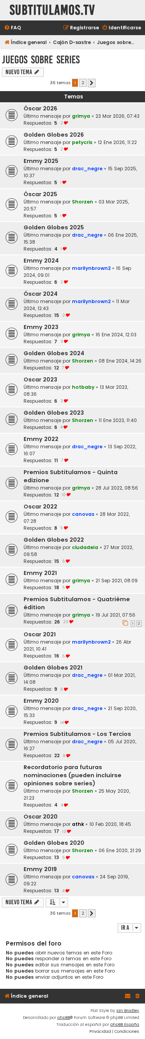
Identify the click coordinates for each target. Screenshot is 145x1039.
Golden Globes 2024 (54, 353)
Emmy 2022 (41, 439)
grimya (81, 116)
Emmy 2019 (40, 869)
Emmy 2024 (41, 260)
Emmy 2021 (40, 573)
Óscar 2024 (41, 294)
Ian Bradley (127, 1011)
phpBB (63, 1017)
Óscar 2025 (40, 194)
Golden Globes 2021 (53, 667)
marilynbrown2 (91, 268)
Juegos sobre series (41, 60)
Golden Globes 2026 (54, 135)
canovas (83, 514)
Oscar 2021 (40, 634)
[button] (92, 83)
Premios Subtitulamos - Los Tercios (77, 734)
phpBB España (124, 1024)
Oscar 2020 (41, 816)
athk (78, 824)
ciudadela (85, 547)
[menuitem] (12, 28)
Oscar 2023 (40, 379)
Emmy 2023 (41, 327)
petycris (82, 142)
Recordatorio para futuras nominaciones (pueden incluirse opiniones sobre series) (72, 775)
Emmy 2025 (41, 161)
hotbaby (83, 387)
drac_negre (87, 168)
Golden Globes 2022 (54, 540)
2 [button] (83, 83)
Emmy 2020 (41, 701)
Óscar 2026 (40, 108)
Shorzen (82, 201)
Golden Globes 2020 (54, 843)
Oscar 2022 (40, 506)
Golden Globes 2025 (54, 227)
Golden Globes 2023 (54, 413)
